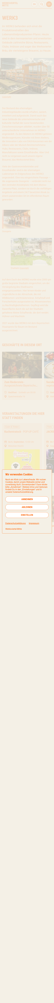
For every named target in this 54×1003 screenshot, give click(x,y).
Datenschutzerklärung (15, 523)
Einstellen (27, 515)
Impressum (34, 523)
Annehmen (27, 499)
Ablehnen (27, 507)
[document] (27, 501)
